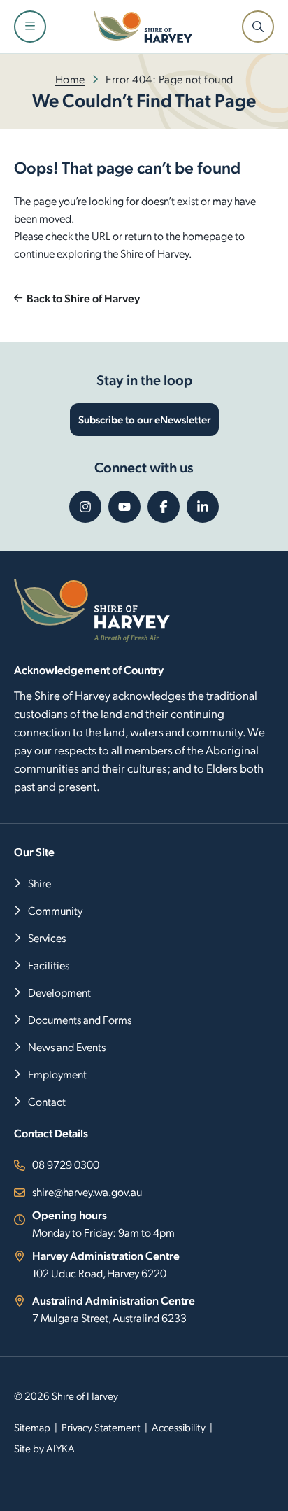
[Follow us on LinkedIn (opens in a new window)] (203, 507)
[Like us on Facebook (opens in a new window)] (163, 507)
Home (70, 78)
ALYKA (60, 1448)
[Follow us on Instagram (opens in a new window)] (85, 507)
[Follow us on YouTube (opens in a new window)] (124, 507)
